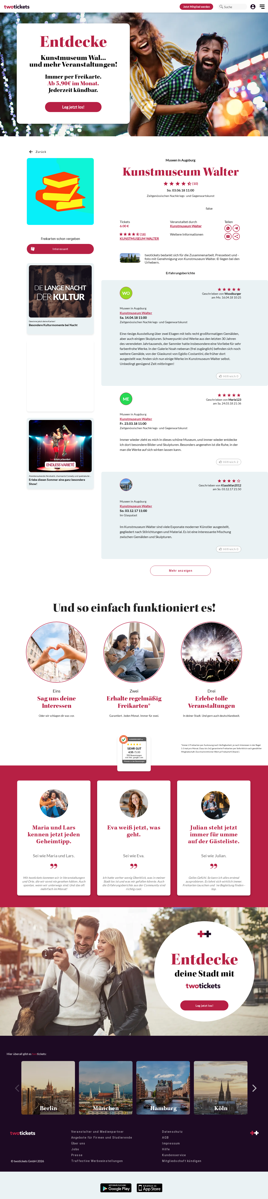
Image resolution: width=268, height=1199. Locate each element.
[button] (221, 7)
